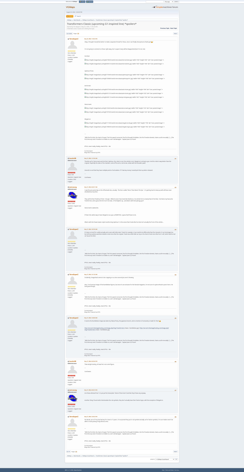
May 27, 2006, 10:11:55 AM (90, 274)
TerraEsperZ (73, 39)
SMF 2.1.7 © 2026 (69, 470)
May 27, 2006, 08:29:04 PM (90, 361)
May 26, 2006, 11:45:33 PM (90, 39)
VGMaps (70, 7)
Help (163, 470)
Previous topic (164, 28)
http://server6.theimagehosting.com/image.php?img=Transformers (105, 328)
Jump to (152, 459)
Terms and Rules (169, 470)
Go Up (68, 451)
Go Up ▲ (177, 470)
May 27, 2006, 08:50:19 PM (90, 390)
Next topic (173, 28)
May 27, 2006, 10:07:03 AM (90, 229)
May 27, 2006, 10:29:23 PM (90, 416)
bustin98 (72, 158)
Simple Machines (78, 470)
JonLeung (73, 187)
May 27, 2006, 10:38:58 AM (90, 318)
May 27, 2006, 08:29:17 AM (90, 187)
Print (175, 33)
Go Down (69, 33)
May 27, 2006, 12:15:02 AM (90, 158)
